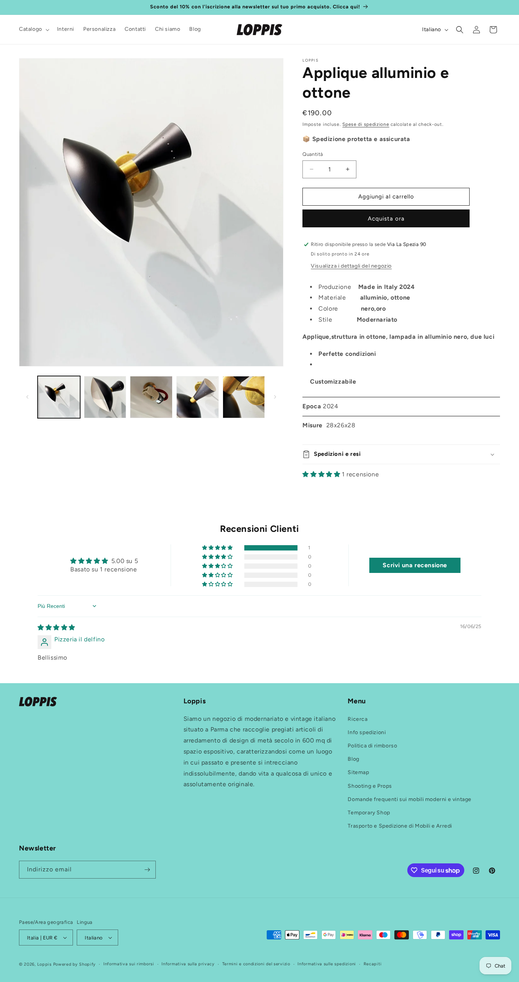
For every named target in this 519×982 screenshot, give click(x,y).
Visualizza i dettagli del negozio (351, 266)
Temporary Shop (369, 812)
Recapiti (373, 963)
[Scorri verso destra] (275, 397)
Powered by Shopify (74, 964)
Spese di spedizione (365, 124)
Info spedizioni (367, 732)
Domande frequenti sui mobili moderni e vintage (410, 799)
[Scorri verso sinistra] (27, 397)
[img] (56, 627)
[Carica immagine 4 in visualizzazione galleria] (197, 397)
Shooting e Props (370, 786)
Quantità (312, 154)
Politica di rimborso (372, 745)
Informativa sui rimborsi (128, 963)
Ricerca (357, 719)
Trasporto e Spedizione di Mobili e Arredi (400, 826)
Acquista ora (386, 218)
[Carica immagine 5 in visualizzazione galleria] (244, 397)
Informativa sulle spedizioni (326, 963)
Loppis (45, 964)
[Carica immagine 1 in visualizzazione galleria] (59, 397)
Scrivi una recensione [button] (415, 565)
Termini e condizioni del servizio (256, 963)
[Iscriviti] (147, 870)
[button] (33, 29)
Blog (353, 759)
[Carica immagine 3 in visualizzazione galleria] (151, 397)
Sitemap (358, 772)
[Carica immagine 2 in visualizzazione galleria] (105, 397)
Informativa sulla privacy (188, 963)
